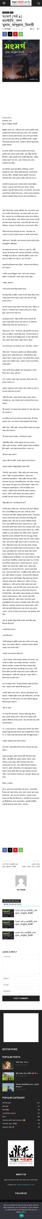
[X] (10, 34)
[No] (39, 1210)
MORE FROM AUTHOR (12, 904)
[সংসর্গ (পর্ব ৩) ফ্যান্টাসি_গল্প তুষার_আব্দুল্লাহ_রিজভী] (8, 913)
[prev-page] (3, 944)
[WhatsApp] (20, 34)
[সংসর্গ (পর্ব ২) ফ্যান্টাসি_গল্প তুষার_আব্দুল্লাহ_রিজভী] (8, 924)
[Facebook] (4, 34)
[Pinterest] (15, 34)
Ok (22, 1215)
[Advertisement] (21, 99)
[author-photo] (21, 887)
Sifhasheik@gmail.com (25, 1185)
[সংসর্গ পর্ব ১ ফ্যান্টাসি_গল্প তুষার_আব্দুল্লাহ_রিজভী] (8, 935)
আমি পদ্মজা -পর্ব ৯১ (22, 1062)
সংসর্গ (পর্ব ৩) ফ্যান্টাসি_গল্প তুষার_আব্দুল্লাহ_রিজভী (10, 865)
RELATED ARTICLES (11, 901)
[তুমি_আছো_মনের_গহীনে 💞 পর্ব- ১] (8, 1076)
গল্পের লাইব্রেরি (7, 29)
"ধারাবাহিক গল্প (12, 9)
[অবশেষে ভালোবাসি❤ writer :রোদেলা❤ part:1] (8, 1087)
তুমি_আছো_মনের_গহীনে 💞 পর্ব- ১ (27, 1073)
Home (4, 9)
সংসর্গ (18, 9)
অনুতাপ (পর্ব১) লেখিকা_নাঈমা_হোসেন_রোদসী (31, 865)
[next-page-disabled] (7, 944)
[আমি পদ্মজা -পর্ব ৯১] (8, 1065)
